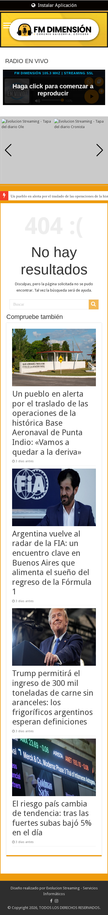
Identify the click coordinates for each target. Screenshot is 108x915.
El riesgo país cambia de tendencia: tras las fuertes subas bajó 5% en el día (52, 818)
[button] (100, 150)
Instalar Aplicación (57, 5)
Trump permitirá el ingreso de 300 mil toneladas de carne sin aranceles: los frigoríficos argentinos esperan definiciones (52, 697)
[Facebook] (51, 900)
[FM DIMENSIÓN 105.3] (54, 29)
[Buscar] (93, 304)
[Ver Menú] (7, 26)
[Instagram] (56, 900)
